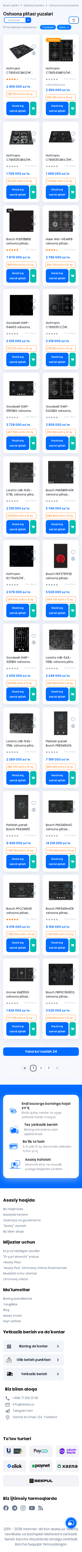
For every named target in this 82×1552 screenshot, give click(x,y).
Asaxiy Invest (12, 1315)
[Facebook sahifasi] (6, 1508)
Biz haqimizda (13, 1209)
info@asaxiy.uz (23, 1404)
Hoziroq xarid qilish (17, 108)
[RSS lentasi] (40, 1508)
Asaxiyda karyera (15, 1214)
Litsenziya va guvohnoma (22, 1220)
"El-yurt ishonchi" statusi (21, 1257)
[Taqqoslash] (33, 53)
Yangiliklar (10, 1304)
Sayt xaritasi (12, 1321)
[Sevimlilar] (33, 46)
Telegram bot (22, 1411)
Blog (6, 1310)
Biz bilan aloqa (13, 1231)
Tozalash (48, 27)
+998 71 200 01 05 (25, 1398)
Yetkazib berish (34, 1374)
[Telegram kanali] (14, 1508)
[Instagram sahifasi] (23, 1508)
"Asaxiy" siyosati (14, 1226)
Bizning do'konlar (33, 1346)
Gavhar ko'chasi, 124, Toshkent (34, 1417)
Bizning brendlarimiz (17, 1299)
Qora (62, 27)
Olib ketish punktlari (33, 1360)
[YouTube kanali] (32, 1508)
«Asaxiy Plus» (12, 1262)
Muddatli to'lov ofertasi (20, 1273)
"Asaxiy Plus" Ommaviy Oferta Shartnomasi (35, 1268)
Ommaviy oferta (15, 1279)
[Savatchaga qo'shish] (33, 108)
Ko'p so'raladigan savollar (21, 1251)
